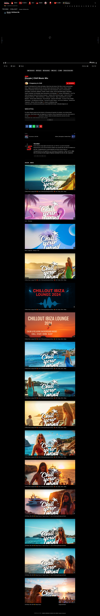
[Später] (91, 6)
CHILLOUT (13, 9)
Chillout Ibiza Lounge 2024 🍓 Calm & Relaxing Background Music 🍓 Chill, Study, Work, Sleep (45, 191)
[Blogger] (86, 6)
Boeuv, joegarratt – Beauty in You (32, 250)
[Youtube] (72, 6)
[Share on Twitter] (30, 126)
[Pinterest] (70, 6)
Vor (74, 133)
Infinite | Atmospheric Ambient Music (63, 136)
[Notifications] (93, 6)
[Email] (45, 156)
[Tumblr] (40, 156)
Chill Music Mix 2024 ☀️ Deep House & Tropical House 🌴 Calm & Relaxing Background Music (45, 516)
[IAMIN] (88, 6)
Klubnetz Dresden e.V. (33, 115)
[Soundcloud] (81, 6)
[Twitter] (67, 6)
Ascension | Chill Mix (33, 136)
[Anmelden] (95, 6)
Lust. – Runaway (28, 221)
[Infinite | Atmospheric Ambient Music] (73, 136)
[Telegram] (77, 6)
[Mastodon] (74, 6)
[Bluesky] (84, 6)
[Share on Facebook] (26, 126)
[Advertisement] (50, 603)
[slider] (48, 63)
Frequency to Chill (35, 83)
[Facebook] (65, 6)
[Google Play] (79, 6)
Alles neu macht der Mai (10, 5)
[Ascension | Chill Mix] (26, 136)
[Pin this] (40, 126)
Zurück (26, 133)
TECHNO (5, 9)
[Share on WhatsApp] (33, 126)
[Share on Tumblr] (37, 126)
